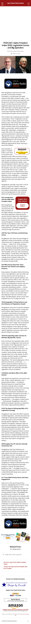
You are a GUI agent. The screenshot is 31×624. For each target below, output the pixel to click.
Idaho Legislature (17, 554)
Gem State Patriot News (15, 3)
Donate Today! (22, 205)
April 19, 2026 (16, 53)
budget (7, 554)
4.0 (25, 614)
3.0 (22, 614)
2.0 (20, 614)
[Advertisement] (15, 22)
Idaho (10, 554)
